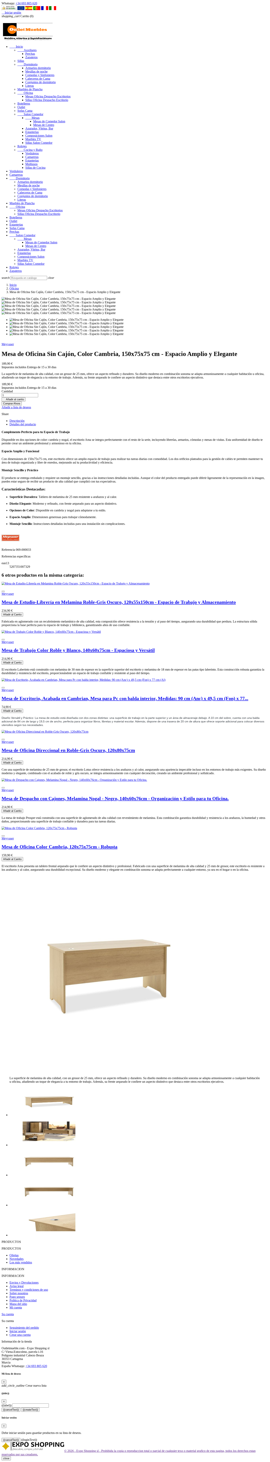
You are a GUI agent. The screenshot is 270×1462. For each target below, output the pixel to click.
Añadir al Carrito (12, 614)
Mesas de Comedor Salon (49, 121)
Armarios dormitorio (38, 68)
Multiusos (31, 164)
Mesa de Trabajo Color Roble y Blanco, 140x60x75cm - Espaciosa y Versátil (78, 650)
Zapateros (31, 57)
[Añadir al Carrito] (3, 591)
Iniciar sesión (17, 1331)
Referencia (9, 549)
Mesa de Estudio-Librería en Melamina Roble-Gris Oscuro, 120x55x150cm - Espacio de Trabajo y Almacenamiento (119, 602)
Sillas (20, 60)
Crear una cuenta (20, 1334)
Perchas (30, 53)
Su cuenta (8, 1314)
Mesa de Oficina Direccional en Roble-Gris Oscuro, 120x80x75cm (68, 750)
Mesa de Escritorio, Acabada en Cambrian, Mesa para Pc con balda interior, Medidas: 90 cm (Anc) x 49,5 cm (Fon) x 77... (125, 698)
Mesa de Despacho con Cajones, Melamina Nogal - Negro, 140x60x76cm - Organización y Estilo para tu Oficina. (115, 798)
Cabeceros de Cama (37, 78)
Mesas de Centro (43, 125)
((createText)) (30, 1409)
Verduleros (32, 153)
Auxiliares (27, 50)
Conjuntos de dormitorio (40, 82)
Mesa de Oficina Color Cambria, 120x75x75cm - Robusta (59, 846)
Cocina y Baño (29, 149)
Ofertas (14, 1255)
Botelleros (23, 103)
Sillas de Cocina (35, 167)
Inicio (16, 46)
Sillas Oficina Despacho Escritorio (46, 100)
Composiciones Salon (38, 135)
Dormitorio (27, 64)
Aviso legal (16, 1286)
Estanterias (32, 132)
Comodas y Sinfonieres (39, 75)
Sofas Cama (24, 110)
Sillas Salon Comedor (38, 142)
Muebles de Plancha (29, 89)
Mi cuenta (15, 1307)
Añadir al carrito (13, 399)
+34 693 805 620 (26, 3)
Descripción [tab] (17, 420)
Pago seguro (17, 1296)
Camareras (32, 157)
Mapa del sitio (18, 1304)
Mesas (32, 117)
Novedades (16, 1258)
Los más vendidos (20, 1262)
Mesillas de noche (36, 71)
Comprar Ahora (11, 403)
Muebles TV (33, 139)
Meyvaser (8, 344)
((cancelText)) (11, 1409)
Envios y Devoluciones (24, 1282)
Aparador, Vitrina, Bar (39, 128)
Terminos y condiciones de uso (28, 1289)
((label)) (6, 1405)
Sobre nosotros (18, 1293)
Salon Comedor (30, 114)
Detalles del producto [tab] (22, 424)
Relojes (22, 146)
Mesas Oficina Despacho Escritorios (48, 96)
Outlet (21, 107)
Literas (29, 85)
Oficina (25, 93)
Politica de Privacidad (23, 1300)
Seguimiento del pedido (24, 1327)
